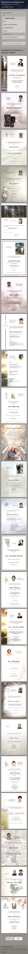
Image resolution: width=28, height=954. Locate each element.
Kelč (5, 21)
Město (4, 15)
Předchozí (10, 938)
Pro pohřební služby (21, 949)
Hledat (4, 40)
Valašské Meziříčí (8, 28)
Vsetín (5, 31)
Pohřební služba (7, 34)
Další (18, 938)
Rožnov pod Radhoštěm (10, 24)
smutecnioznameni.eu (12, 2)
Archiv (12, 7)
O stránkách (5, 7)
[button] (14, 74)
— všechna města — (10, 18)
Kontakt (11, 949)
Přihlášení (4, 952)
